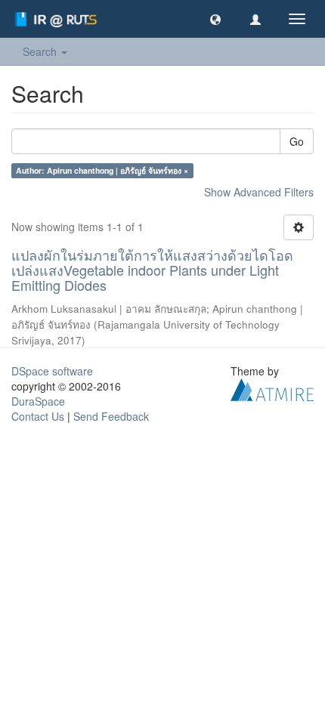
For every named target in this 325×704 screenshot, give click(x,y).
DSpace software (52, 370)
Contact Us (37, 416)
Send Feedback (111, 416)
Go (296, 141)
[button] (215, 19)
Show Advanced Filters (259, 191)
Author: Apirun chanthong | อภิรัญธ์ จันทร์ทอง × (102, 170)
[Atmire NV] (272, 388)
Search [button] (41, 51)
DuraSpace (38, 401)
